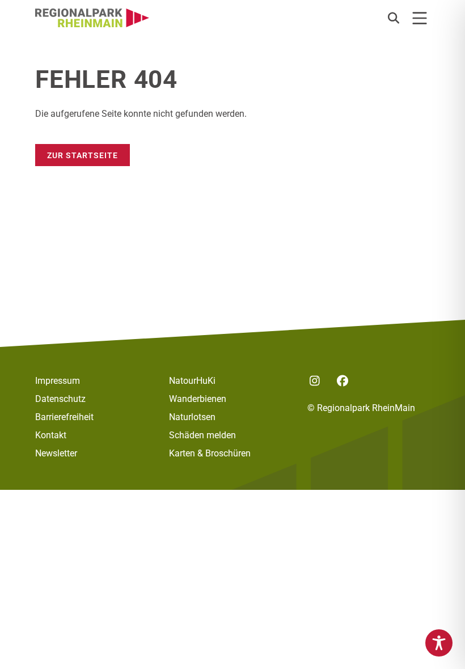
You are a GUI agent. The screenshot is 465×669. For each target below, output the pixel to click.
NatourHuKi (192, 380)
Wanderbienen (197, 398)
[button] (393, 18)
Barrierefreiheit (64, 417)
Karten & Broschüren (210, 453)
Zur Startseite (82, 154)
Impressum (57, 380)
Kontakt (50, 435)
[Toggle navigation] (419, 18)
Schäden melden (202, 435)
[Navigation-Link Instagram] (314, 381)
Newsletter (56, 453)
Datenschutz (60, 398)
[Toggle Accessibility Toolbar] (439, 643)
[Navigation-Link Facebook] (342, 381)
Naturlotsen (192, 417)
